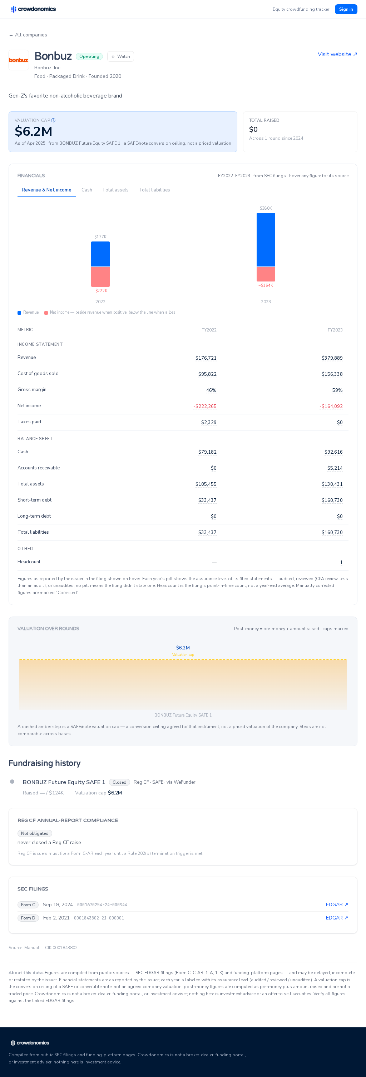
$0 (340, 422)
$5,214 (335, 468)
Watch (120, 56)
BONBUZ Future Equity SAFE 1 (64, 782)
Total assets (115, 190)
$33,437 (207, 500)
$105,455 (206, 484)
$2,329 (209, 422)
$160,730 (332, 500)
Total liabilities (154, 190)
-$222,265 (205, 406)
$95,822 (207, 374)
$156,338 (332, 374)
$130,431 (332, 484)
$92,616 (334, 452)
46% (211, 390)
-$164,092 (331, 406)
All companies (28, 34)
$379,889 (332, 358)
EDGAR (337, 904)
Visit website (337, 54)
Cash (86, 190)
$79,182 (207, 452)
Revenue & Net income (46, 190)
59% (337, 390)
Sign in (346, 9)
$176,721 (206, 358)
